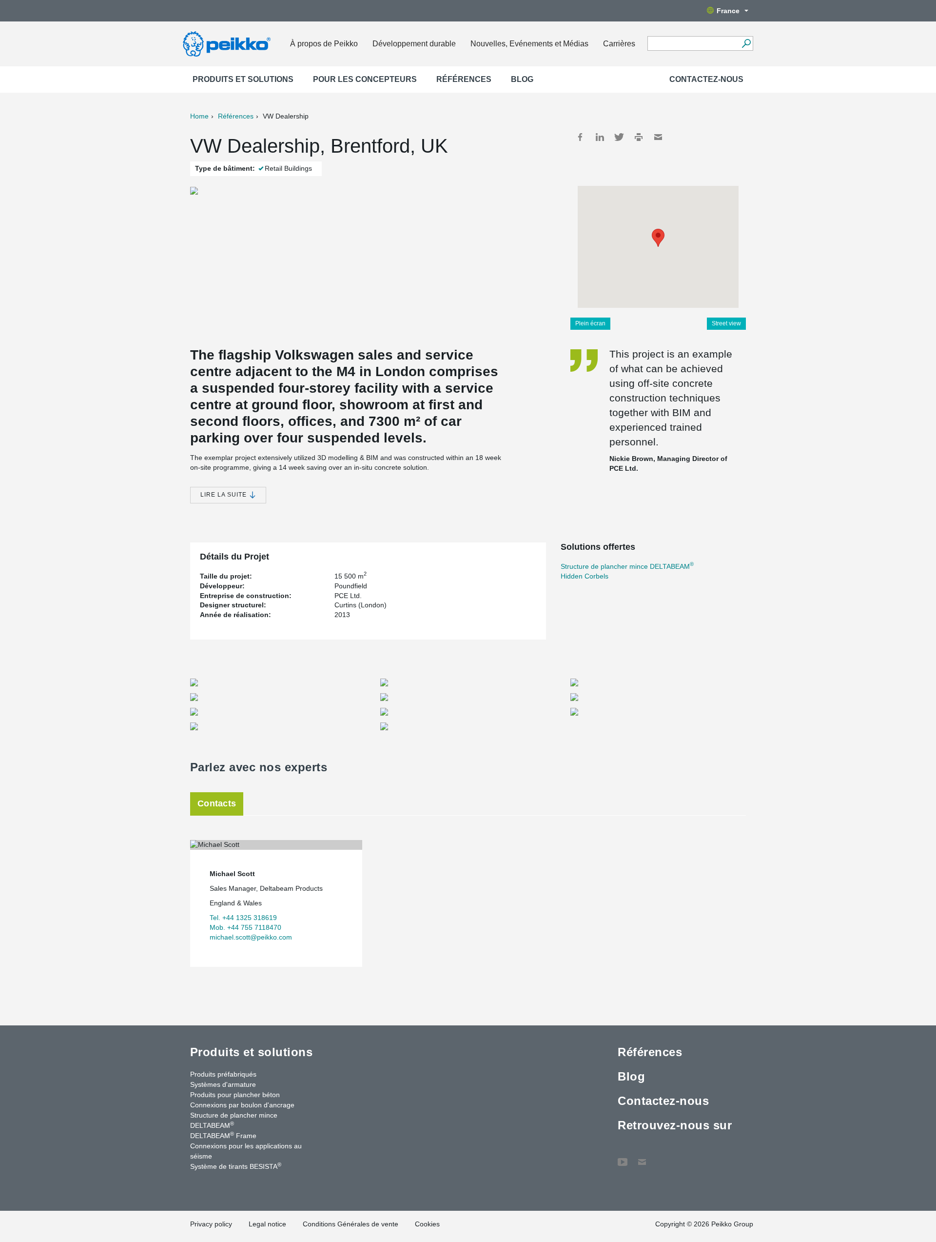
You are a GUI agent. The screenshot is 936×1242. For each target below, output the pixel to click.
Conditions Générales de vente (350, 1224)
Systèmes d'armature (223, 1084)
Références (463, 79)
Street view (726, 323)
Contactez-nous (706, 79)
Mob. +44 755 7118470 (245, 927)
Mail (658, 137)
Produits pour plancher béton (235, 1095)
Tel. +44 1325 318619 (243, 917)
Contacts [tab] (216, 803)
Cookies (427, 1224)
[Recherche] (746, 43)
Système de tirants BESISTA (235, 1166)
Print (639, 137)
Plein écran (590, 323)
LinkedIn (599, 137)
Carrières (619, 44)
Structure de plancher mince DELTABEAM (627, 566)
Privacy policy (211, 1224)
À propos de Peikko (324, 44)
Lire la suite (224, 494)
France (728, 11)
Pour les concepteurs (365, 79)
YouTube (622, 1157)
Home (199, 116)
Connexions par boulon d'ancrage (242, 1105)
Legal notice (267, 1224)
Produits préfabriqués (223, 1074)
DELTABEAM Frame (223, 1135)
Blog (522, 79)
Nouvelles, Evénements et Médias (529, 44)
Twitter (619, 137)
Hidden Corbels (584, 576)
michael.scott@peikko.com (251, 937)
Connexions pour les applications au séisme (246, 1151)
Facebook (580, 137)
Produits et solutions (243, 79)
